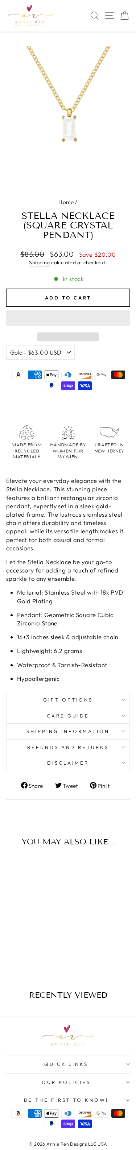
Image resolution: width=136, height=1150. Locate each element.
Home (66, 202)
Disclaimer (68, 763)
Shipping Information (68, 731)
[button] (68, 318)
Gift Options (68, 700)
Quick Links (66, 1064)
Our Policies (66, 1082)
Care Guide (68, 716)
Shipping (39, 262)
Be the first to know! (66, 1100)
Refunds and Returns (68, 747)
